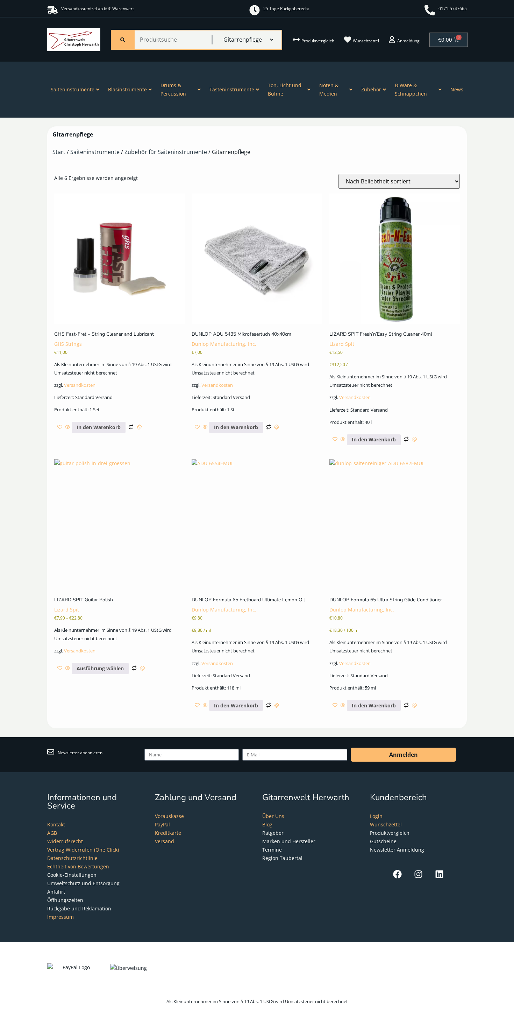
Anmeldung (408, 41)
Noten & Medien (328, 89)
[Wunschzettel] (347, 39)
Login (376, 816)
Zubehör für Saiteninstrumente (165, 152)
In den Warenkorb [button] (99, 427)
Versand (164, 841)
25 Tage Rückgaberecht (286, 9)
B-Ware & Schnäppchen (411, 89)
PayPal (162, 824)
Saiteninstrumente (72, 89)
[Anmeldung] (391, 39)
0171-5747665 (452, 9)
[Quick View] (68, 427)
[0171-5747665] (429, 10)
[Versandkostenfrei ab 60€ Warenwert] (52, 10)
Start (58, 152)
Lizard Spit (341, 344)
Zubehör (371, 89)
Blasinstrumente (127, 89)
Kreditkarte (168, 833)
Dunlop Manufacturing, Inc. (224, 344)
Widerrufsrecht (65, 841)
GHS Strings (68, 344)
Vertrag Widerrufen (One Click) (83, 849)
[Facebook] (397, 874)
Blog (267, 824)
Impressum (60, 917)
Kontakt (56, 824)
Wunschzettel (366, 41)
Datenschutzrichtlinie (72, 858)
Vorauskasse (169, 816)
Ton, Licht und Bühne (284, 89)
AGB (52, 833)
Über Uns (273, 816)
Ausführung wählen (100, 668)
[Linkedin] (439, 874)
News (456, 89)
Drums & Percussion (173, 89)
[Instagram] (418, 874)
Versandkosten (79, 385)
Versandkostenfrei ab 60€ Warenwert (97, 9)
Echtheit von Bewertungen (78, 866)
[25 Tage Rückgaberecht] (254, 10)
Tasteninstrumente (231, 89)
